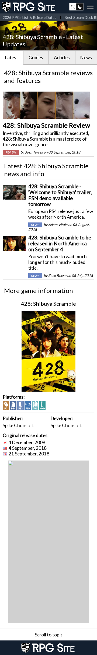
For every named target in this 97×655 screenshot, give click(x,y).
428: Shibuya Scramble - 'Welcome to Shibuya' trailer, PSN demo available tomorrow (60, 195)
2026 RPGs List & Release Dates (29, 17)
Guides (36, 57)
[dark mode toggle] (76, 7)
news (35, 225)
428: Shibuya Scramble (48, 303)
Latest (11, 57)
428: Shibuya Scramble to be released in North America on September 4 (59, 243)
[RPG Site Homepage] (29, 6)
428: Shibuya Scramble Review (46, 125)
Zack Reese (57, 275)
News (86, 57)
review (10, 152)
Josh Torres (34, 152)
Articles (62, 57)
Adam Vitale (57, 224)
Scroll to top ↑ (49, 634)
